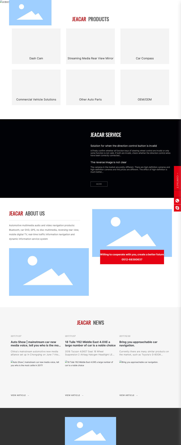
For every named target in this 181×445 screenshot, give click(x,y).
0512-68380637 (132, 259)
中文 (153, 7)
